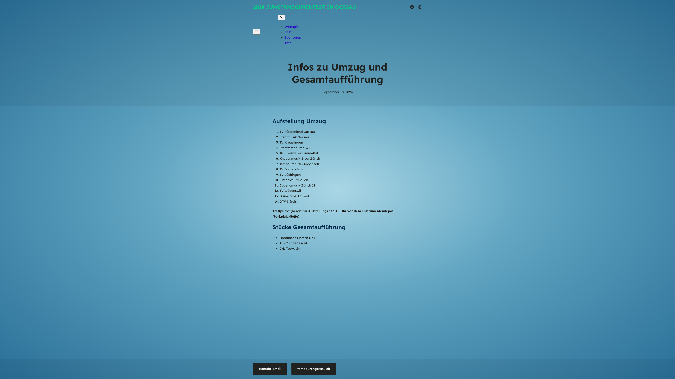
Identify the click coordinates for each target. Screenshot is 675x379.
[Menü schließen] (281, 17)
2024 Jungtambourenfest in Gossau (304, 7)
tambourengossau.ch (313, 369)
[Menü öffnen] (256, 32)
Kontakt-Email (270, 369)
